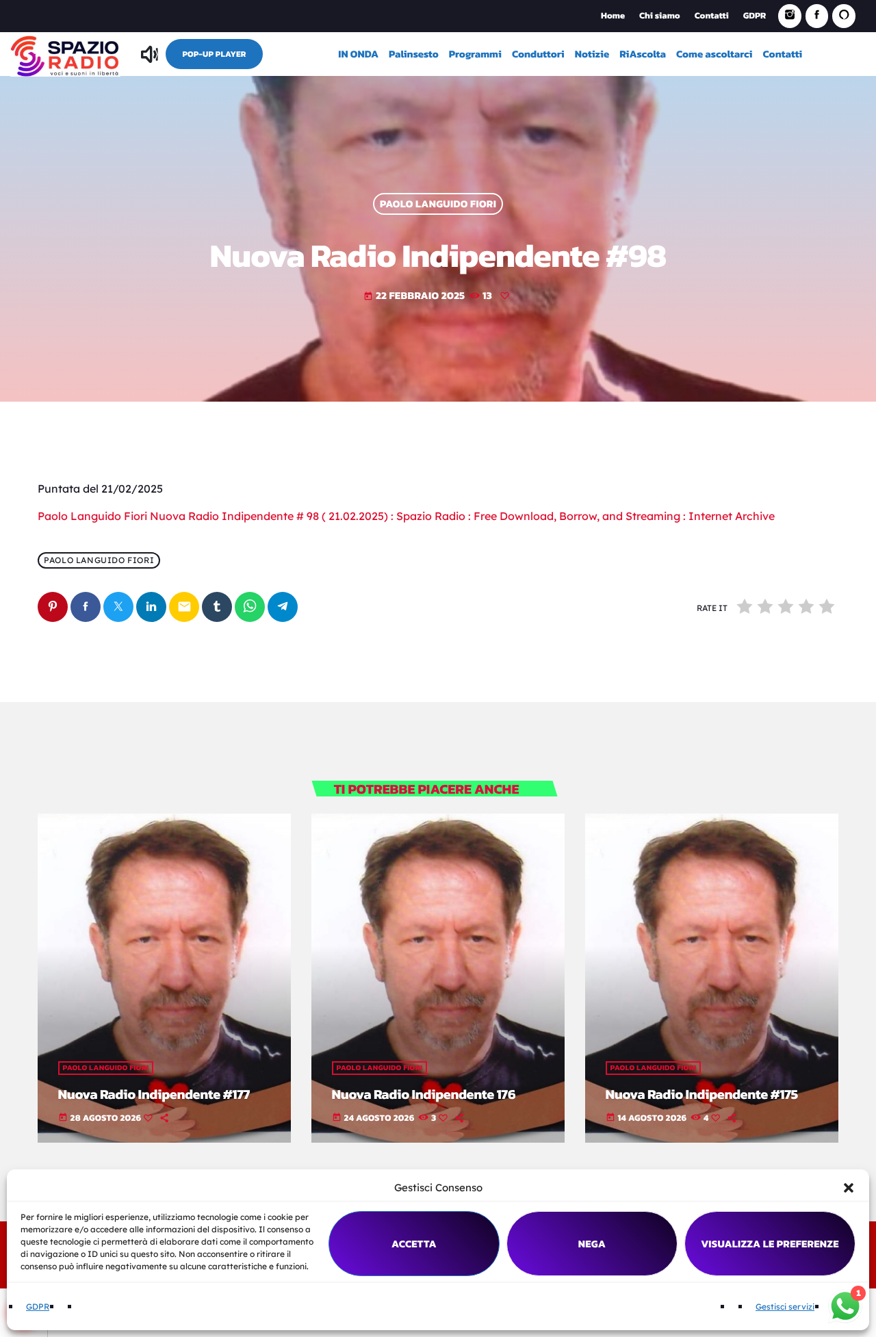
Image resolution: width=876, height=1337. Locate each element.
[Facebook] (817, 16)
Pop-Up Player (214, 54)
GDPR (37, 1306)
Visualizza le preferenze (770, 1243)
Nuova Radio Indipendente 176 (424, 1094)
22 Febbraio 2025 (414, 295)
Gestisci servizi (785, 1306)
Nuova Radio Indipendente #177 (154, 1094)
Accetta (414, 1243)
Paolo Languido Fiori (438, 204)
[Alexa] (843, 16)
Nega (592, 1243)
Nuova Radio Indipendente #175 (702, 1094)
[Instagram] (789, 16)
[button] (848, 1188)
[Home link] (65, 54)
